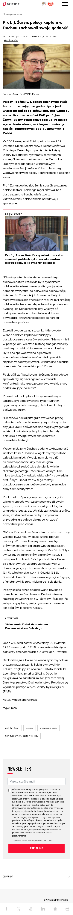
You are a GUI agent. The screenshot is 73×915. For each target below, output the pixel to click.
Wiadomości (11, 39)
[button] (69, 877)
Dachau (29, 728)
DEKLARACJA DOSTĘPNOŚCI (56, 900)
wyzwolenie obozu (48, 728)
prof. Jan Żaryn (12, 728)
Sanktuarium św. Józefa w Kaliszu (21, 736)
